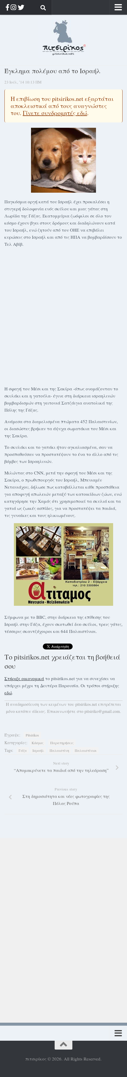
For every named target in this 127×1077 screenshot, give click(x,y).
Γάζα (23, 750)
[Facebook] (7, 7)
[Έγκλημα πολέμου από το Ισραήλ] (63, 160)
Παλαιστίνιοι (86, 750)
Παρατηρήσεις (62, 742)
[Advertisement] (63, 315)
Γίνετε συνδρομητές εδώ (55, 113)
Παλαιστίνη (59, 750)
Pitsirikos (32, 735)
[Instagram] (13, 7)
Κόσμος (37, 742)
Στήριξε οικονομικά (24, 678)
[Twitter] (21, 7)
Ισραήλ (38, 750)
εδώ (8, 692)
